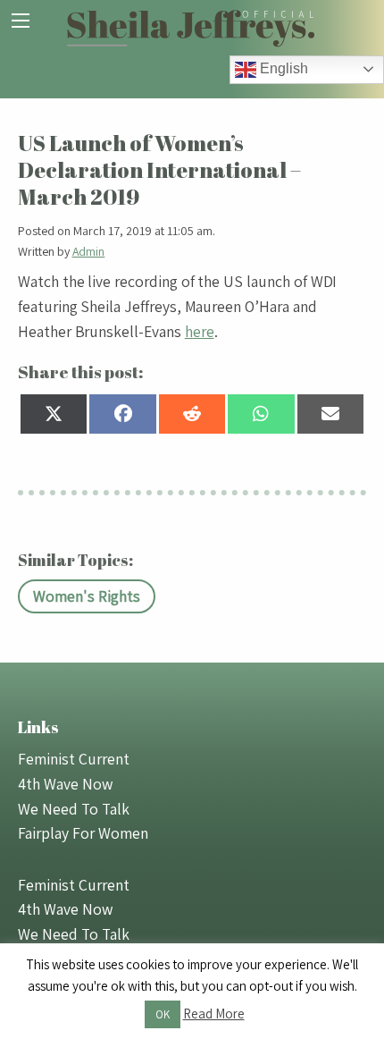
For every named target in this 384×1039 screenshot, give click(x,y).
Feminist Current (73, 758)
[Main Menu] (20, 20)
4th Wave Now (65, 783)
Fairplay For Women (83, 833)
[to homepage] (192, 26)
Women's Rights (86, 596)
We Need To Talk (73, 808)
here (199, 331)
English (282, 68)
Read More (214, 1013)
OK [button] (162, 1014)
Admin (88, 251)
